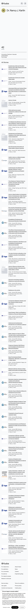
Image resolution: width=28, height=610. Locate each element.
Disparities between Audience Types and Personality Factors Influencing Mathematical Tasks (17, 403)
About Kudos (18, 566)
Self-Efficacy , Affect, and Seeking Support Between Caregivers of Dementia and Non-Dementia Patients (17, 547)
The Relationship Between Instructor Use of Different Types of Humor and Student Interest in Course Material (17, 123)
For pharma (4, 573)
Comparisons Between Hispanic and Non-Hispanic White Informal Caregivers (17, 302)
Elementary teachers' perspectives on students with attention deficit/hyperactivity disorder (17, 381)
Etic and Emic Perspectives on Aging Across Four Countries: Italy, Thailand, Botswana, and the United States (17, 209)
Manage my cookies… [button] (6, 607)
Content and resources (6, 588)
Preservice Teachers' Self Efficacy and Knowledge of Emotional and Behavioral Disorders (16, 347)
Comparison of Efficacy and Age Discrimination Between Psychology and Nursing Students (16, 437)
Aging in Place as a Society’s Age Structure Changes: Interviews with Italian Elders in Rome (16, 268)
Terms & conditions (19, 583)
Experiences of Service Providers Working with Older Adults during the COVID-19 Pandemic (17, 67)
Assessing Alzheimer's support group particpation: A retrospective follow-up (17, 484)
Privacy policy (18, 585)
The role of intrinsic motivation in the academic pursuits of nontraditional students (17, 255)
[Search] (21, 3)
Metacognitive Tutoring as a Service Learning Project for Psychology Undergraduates (17, 449)
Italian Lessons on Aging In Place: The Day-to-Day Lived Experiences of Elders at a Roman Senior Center (17, 335)
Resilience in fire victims (14, 290)
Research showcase (6, 578)
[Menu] (25, 3)
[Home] (5, 3)
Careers (17, 571)
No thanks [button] (22, 607)
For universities (5, 571)
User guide (4, 585)
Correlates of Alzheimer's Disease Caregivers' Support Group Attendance (16, 497)
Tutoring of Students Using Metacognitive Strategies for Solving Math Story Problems (17, 460)
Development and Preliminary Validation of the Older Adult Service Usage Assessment (17, 135)
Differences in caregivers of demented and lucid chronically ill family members (16, 509)
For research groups (6, 576)
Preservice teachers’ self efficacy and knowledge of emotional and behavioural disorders (17, 243)
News (16, 569)
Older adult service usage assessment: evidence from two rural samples (17, 111)
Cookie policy (18, 588)
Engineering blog (19, 573)
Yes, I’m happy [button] (14, 607)
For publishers (4, 569)
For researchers (5, 566)
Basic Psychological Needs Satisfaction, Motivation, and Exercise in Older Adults (17, 358)
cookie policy (6, 598)
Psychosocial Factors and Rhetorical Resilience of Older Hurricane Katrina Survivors (17, 425)
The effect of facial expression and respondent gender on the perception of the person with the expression (17, 231)
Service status (4, 583)
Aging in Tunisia (12, 100)
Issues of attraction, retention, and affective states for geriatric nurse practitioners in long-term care (16, 472)
